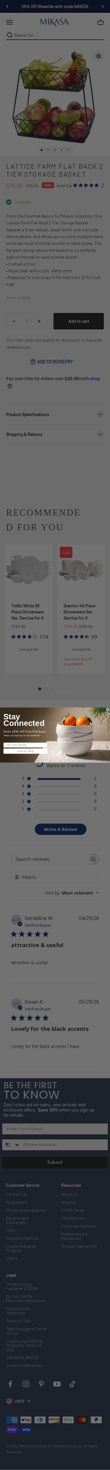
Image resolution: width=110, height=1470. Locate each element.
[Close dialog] (107, 709)
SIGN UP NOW (25, 751)
